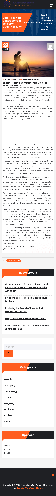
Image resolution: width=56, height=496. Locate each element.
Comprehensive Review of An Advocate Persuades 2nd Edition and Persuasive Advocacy (27, 287)
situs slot (8, 445)
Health (8, 379)
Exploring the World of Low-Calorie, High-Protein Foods (25, 310)
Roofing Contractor (31, 79)
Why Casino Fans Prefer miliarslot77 (25, 318)
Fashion (8, 415)
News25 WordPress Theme (29, 488)
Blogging (9, 403)
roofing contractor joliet (33, 161)
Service (35, 22)
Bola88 (7, 453)
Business (9, 409)
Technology (11, 391)
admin (7, 79)
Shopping (9, 385)
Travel (7, 397)
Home (26, 22)
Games (8, 421)
